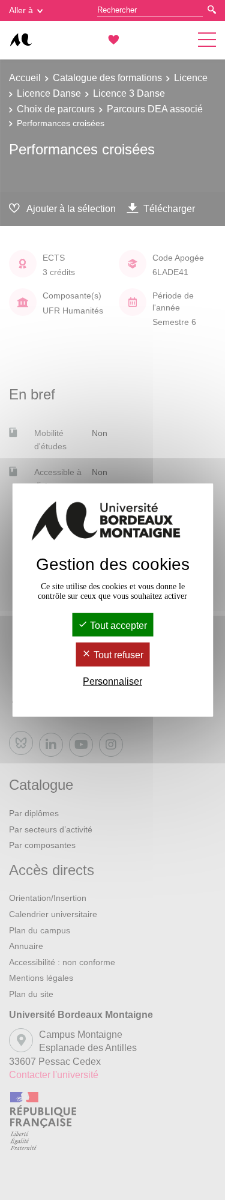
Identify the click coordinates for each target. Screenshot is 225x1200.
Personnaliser (112, 681)
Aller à (21, 10)
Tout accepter (117, 625)
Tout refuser (117, 655)
